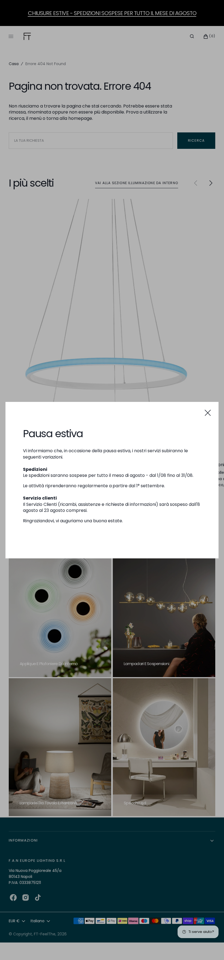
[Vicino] (208, 412)
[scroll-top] (211, 947)
